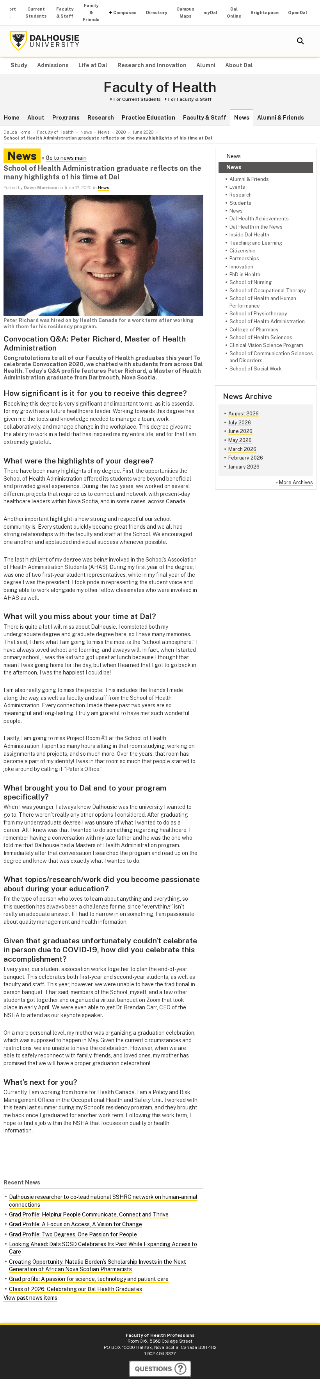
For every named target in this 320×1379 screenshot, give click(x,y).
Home (12, 117)
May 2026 (240, 440)
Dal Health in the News (256, 227)
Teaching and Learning (255, 243)
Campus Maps (185, 12)
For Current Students (137, 99)
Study (19, 65)
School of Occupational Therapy (267, 290)
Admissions (53, 65)
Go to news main (66, 158)
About (35, 117)
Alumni (205, 65)
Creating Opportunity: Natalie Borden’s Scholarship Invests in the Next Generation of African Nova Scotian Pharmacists (97, 1266)
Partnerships (244, 258)
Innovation (241, 267)
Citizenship (242, 251)
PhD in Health (244, 274)
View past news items (30, 1298)
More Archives (296, 482)
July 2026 (239, 423)
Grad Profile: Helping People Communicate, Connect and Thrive (89, 1214)
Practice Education (148, 117)
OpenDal (297, 12)
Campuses (125, 12)
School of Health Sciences (260, 337)
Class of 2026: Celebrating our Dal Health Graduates (75, 1289)
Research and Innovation (152, 65)
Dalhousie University (44, 41)
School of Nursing (250, 282)
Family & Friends (91, 12)
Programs (66, 117)
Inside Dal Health (249, 235)
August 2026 (243, 414)
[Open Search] (300, 41)
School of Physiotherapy (258, 314)
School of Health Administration (267, 321)
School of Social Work (255, 369)
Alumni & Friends (280, 117)
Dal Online (234, 12)
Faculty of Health (160, 87)
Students (240, 203)
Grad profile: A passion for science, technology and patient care (89, 1279)
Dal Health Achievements (259, 219)
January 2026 (244, 467)
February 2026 (245, 458)
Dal (210, 12)
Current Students (36, 12)
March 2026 (242, 449)
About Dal (239, 65)
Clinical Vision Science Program (266, 345)
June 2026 (240, 431)
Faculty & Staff (64, 12)
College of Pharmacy (254, 330)
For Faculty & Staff (190, 99)
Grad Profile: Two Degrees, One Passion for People (73, 1234)
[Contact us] (160, 1369)
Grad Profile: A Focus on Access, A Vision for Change (75, 1224)
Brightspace (265, 12)
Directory (156, 12)
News (241, 117)
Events (237, 187)
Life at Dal (92, 65)
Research (100, 117)
